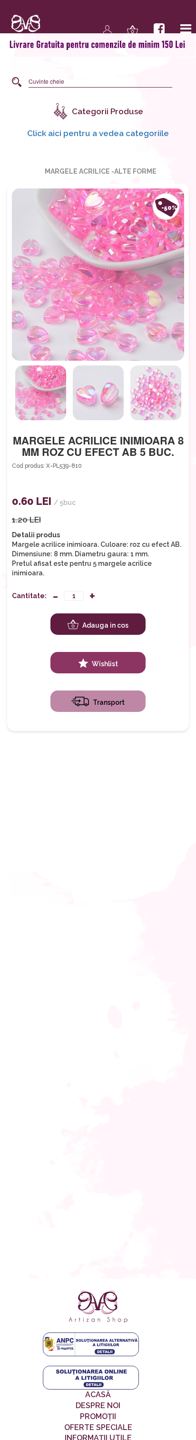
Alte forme (135, 171)
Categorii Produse (107, 111)
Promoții (98, 1416)
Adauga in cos (104, 625)
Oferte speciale (98, 1427)
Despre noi (98, 1405)
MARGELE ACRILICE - (79, 171)
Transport (108, 702)
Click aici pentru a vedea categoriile (98, 133)
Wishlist (104, 664)
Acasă (98, 1394)
